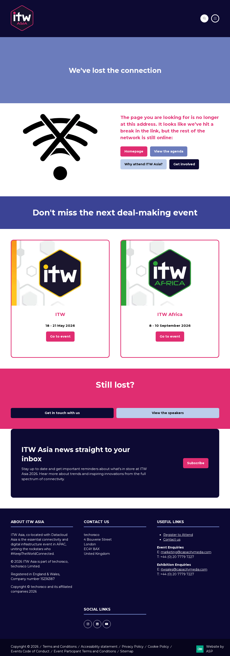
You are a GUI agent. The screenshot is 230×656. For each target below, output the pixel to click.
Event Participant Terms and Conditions (85, 651)
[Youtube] (107, 624)
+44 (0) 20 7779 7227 (177, 557)
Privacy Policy (133, 647)
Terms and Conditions (60, 647)
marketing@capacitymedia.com (186, 552)
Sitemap (126, 651)
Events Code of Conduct (30, 651)
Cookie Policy (158, 647)
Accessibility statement (99, 647)
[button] (204, 18)
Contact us (171, 539)
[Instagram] (88, 624)
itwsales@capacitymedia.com (184, 569)
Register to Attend (178, 535)
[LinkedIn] (97, 624)
